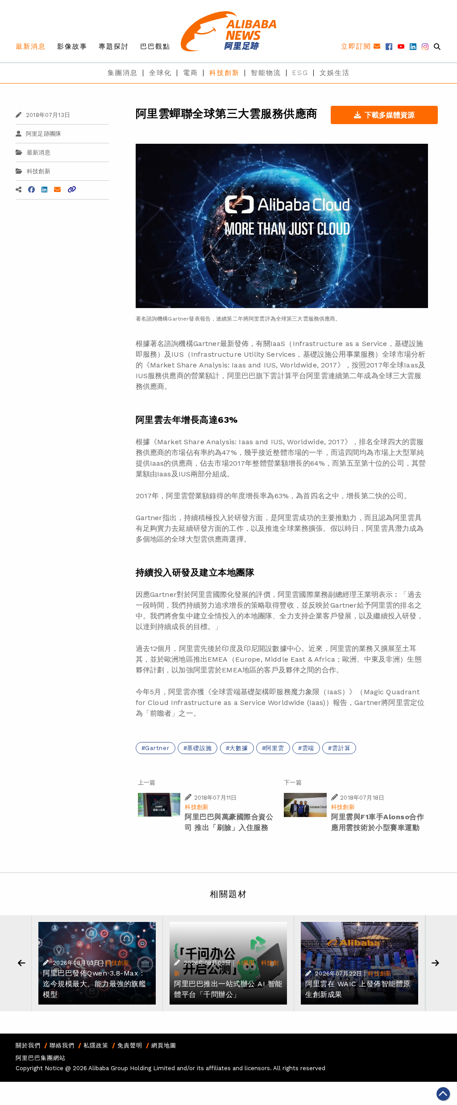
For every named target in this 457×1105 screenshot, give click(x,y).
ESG (300, 73)
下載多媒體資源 (390, 115)
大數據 (238, 748)
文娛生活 (335, 73)
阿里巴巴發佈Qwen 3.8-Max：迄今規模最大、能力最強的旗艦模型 (94, 984)
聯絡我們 (62, 1045)
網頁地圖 (163, 1045)
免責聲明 (129, 1045)
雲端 (308, 748)
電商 (190, 73)
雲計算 (341, 748)
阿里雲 (275, 748)
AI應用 (245, 962)
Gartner (157, 748)
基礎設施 (199, 748)
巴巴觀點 (155, 46)
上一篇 (146, 782)
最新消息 (31, 46)
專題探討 (114, 46)
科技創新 (224, 73)
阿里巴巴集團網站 (41, 1058)
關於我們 (28, 1045)
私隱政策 (95, 1045)
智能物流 (266, 73)
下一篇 (292, 782)
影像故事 (72, 46)
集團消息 (123, 73)
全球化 (160, 73)
